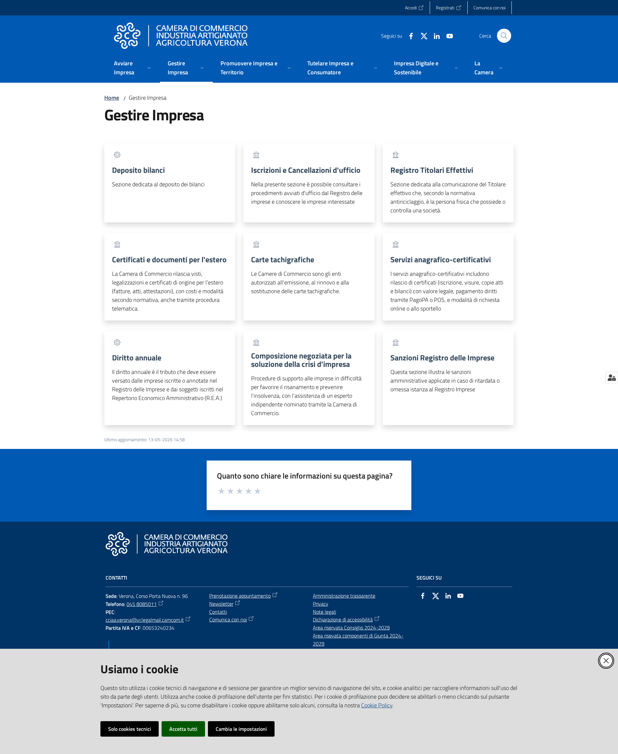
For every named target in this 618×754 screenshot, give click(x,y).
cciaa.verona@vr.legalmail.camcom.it (145, 620)
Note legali (324, 612)
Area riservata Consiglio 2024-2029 (351, 627)
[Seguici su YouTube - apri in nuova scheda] (447, 35)
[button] (504, 35)
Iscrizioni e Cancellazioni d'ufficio (305, 170)
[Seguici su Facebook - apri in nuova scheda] (408, 35)
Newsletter (221, 604)
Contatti (218, 612)
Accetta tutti (183, 729)
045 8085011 (141, 604)
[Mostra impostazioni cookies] (611, 377)
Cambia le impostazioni (241, 729)
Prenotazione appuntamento (240, 596)
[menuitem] (133, 68)
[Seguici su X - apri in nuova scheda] (421, 35)
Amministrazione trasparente (344, 596)
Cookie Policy (376, 705)
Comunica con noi (228, 619)
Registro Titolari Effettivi (431, 170)
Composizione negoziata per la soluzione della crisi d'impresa (301, 359)
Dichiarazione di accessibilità (343, 619)
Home (111, 97)
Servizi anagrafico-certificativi (440, 259)
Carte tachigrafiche (282, 259)
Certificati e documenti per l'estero (169, 259)
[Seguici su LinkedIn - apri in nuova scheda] (434, 35)
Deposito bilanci (138, 170)
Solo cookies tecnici (129, 729)
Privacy (320, 604)
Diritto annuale (136, 357)
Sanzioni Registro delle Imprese (442, 357)
